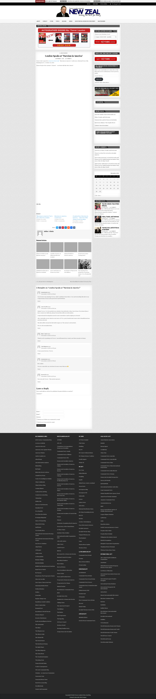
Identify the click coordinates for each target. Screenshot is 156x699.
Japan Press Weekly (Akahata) (109, 496)
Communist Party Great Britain (87, 579)
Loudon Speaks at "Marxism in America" (64, 55)
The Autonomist (39, 624)
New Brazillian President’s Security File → (81, 281)
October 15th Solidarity (85, 521)
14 (117, 182)
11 (107, 182)
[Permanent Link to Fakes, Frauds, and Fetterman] (98, 219)
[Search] (120, 4)
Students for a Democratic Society (66, 599)
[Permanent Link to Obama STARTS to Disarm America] (70, 247)
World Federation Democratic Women (110, 626)
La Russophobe (39, 556)
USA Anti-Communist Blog (42, 669)
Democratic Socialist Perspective (109, 477)
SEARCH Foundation (106, 540)
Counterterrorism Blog (41, 495)
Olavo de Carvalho (40, 579)
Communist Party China (107, 462)
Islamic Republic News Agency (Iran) (110, 493)
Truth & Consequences (41, 666)
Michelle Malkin (39, 563)
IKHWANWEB (104, 483)
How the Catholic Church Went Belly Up (105, 114)
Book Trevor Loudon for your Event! (85, 21)
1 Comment (113, 218)
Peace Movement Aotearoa (86, 525)
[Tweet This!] (57, 227)
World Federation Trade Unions (109, 632)
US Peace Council (61, 622)
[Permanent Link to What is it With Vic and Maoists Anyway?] (43, 247)
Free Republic (39, 511)
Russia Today (82, 606)
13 (114, 182)
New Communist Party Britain (86, 600)
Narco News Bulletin (84, 561)
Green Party (82, 486)
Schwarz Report (39, 614)
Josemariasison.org (106, 503)
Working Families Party (63, 628)
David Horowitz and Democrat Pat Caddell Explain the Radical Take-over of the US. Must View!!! (107, 159)
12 (110, 182)
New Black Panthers (62, 560)
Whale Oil (81, 462)
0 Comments (113, 207)
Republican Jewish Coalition (42, 601)
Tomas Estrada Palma (40, 663)
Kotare (81, 499)
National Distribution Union (86, 509)
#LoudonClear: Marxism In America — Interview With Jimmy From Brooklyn (80, 217)
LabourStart (104, 592)
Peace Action (60, 573)
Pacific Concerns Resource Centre (109, 527)
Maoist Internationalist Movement (109, 595)
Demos (59, 516)
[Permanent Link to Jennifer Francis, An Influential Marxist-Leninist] (56, 247)
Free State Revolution (41, 514)
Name (38, 411)
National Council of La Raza (64, 557)
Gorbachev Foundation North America (67, 523)
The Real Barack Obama (41, 644)
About (38, 21)
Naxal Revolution (105, 524)
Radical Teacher (61, 586)
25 (107, 188)
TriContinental (104, 622)
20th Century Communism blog (43, 440)
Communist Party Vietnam (107, 474)
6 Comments (69, 58)
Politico (37, 592)
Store (51, 21)
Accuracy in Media (40, 443)
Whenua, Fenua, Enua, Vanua (108, 550)
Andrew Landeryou (40, 456)
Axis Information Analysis (42, 462)
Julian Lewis (38, 553)
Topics (57, 21)
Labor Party (60, 544)
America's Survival (40, 446)
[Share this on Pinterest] (63, 227)
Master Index (101, 21)
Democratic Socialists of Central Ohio (67, 513)
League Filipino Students (107, 514)
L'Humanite (82, 597)
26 (110, 188)
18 (107, 185)
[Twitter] (110, 4)
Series (70, 21)
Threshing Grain (39, 660)
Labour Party (82, 502)
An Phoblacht (82, 572)
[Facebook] (112, 4)
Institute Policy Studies (63, 533)
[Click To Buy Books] (64, 47)
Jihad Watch (38, 546)
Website (38, 417)
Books (88, 4)
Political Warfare (39, 589)
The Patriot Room (40, 640)
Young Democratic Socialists (64, 631)
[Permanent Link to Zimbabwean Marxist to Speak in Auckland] (43, 264)
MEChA (59, 550)
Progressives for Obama (63, 583)
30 (100, 191)
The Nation (60, 612)
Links (102, 521)
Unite (80, 541)
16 (100, 185)
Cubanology (38, 498)
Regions (64, 21)
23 (100, 188)
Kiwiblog (81, 446)
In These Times (61, 529)
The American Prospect (63, 605)
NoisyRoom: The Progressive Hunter (45, 576)
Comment (39, 393)
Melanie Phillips (39, 559)
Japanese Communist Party (108, 499)
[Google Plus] (114, 4)
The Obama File (39, 637)
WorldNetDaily (39, 686)
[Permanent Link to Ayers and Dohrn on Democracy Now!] (56, 264)
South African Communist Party (87, 620)
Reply (39, 301)
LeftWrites (103, 517)
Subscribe (95, 4)
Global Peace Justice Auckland (87, 483)
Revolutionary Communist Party (65, 589)
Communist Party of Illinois (64, 454)
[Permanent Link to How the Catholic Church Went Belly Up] (98, 206)
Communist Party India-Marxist (109, 470)
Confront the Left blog (41, 491)
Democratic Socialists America (65, 461)
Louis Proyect (60, 547)
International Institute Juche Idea (109, 487)
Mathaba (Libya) (83, 617)
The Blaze (38, 627)
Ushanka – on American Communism (44, 673)
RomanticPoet (39, 608)
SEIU (58, 592)
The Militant (60, 609)
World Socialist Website (107, 642)
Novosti (81, 603)
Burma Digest (104, 446)
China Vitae (103, 452)
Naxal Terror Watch (40, 569)
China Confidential (40, 482)
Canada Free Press (40, 475)
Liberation (81, 505)
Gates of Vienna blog (40, 520)
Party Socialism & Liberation (64, 570)
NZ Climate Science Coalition (86, 456)
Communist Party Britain (85, 575)
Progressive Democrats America (65, 580)
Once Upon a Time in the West (43, 582)
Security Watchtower (40, 618)
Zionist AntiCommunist (41, 689)
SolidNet (103, 619)
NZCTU (81, 515)
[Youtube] (116, 4)
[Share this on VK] (74, 227)
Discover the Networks (41, 504)
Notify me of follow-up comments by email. (49, 419)
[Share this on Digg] (71, 227)
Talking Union (60, 602)
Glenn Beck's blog (40, 524)
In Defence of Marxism (106, 570)
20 (114, 185)
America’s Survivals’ (54, 61)
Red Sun (103, 601)
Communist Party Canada (63, 451)
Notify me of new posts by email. (46, 422)
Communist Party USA (63, 457)
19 (110, 185)
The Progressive (61, 615)
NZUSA (81, 518)
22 (96, 188)
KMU (102, 506)
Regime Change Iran (40, 598)
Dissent (59, 520)
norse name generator (101, 157)
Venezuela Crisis (39, 676)
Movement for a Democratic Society (66, 554)
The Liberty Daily (39, 634)
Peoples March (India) (106, 534)
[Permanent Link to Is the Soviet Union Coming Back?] (84, 247)
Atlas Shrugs (38, 459)
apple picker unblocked (101, 163)
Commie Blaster (39, 488)
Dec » (99, 195)
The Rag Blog (60, 618)
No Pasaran (38, 572)
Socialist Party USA (62, 596)
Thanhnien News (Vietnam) (108, 546)
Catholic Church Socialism (101, 125)
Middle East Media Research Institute (45, 566)
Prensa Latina (82, 565)
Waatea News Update (84, 544)
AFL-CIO (59, 443)
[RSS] (118, 4)
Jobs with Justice (61, 541)
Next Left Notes (61, 567)
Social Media (103, 4)
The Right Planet (39, 647)
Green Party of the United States (65, 526)
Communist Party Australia (108, 456)
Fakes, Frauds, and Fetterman (102, 117)
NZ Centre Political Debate (86, 452)
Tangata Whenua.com (84, 534)
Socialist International (106, 616)
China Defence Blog (40, 485)
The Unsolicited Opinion (41, 656)
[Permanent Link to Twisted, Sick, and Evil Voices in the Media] (98, 230)
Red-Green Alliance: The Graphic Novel (105, 122)
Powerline (38, 595)
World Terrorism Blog (41, 682)
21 (117, 185)
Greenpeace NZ (83, 492)
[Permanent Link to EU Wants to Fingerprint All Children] (70, 264)
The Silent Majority (40, 650)
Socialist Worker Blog (84, 531)
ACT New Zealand (83, 440)
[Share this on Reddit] (68, 227)
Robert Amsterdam (40, 605)
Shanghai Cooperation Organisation (110, 543)
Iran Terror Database (40, 543)
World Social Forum (106, 639)
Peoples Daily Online (106, 530)
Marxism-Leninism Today (107, 598)
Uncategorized (64, 53)
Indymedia (81, 496)
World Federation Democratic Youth (110, 629)
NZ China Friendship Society (86, 512)
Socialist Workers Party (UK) (86, 609)
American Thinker (40, 452)
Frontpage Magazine (40, 517)
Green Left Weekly (105, 480)
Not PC (81, 449)
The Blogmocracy (40, 631)
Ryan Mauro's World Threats (42, 611)
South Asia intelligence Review (43, 621)
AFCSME (59, 440)
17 (103, 185)
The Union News (39, 653)
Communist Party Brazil (85, 555)
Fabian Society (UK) (84, 590)
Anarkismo (103, 562)
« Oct (96, 195)
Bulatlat (103, 443)
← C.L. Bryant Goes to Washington (44, 281)
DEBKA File (38, 501)
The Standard (82, 538)
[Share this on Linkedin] (66, 227)
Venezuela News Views (41, 679)
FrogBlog (81, 476)
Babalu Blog (38, 465)
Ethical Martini (83, 473)
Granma (81, 558)
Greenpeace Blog (83, 489)
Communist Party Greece (85, 582)
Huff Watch (38, 527)
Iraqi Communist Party (106, 490)
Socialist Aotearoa (83, 528)
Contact (45, 21)
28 (118, 188)
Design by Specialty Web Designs (78, 697)
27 (114, 188)
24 (103, 188)
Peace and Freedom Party (64, 576)
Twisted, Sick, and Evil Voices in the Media (106, 120)
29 (96, 191)
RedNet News (104, 608)
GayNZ (80, 479)
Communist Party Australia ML (109, 459)
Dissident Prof (39, 507)
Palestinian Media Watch (41, 585)
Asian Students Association (108, 440)
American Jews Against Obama (43, 449)
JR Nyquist (38, 550)
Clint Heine (82, 443)
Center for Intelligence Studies (43, 478)
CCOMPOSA (104, 449)
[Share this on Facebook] (60, 227)
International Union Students (108, 583)
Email (38, 414)
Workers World (61, 625)
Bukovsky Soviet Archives (42, 472)
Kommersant (82, 593)
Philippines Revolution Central (109, 537)
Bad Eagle (37, 469)
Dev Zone (81, 470)
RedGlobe (103, 604)
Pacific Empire (83, 459)
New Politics (60, 563)
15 (96, 185)
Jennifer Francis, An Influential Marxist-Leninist (55, 255)
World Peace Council (106, 635)
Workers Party (83, 547)
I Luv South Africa (40, 530)
